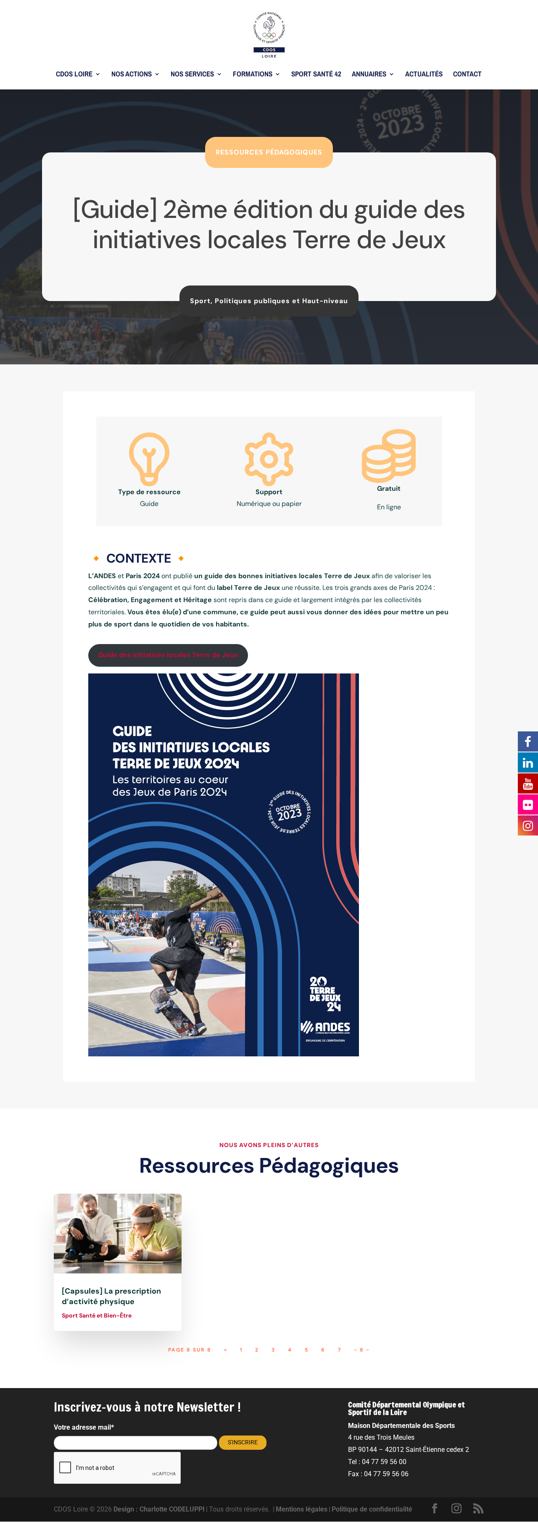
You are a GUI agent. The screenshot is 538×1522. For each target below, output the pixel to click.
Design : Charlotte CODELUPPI (159, 1509)
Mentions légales (301, 1509)
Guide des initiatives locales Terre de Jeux (168, 654)
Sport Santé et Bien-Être (97, 1315)
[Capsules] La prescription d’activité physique (111, 1296)
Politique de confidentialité (372, 1509)
